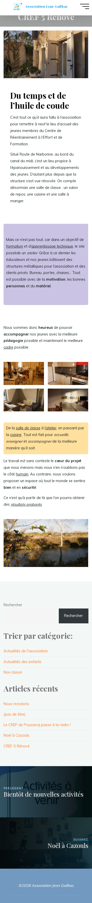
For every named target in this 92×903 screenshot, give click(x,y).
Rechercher (13, 605)
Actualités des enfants (22, 662)
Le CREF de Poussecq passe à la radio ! (37, 725)
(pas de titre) (15, 714)
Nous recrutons (16, 704)
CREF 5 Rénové (17, 746)
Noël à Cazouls (16, 735)
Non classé (13, 672)
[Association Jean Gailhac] (18, 6)
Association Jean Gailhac (46, 6)
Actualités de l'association (26, 651)
